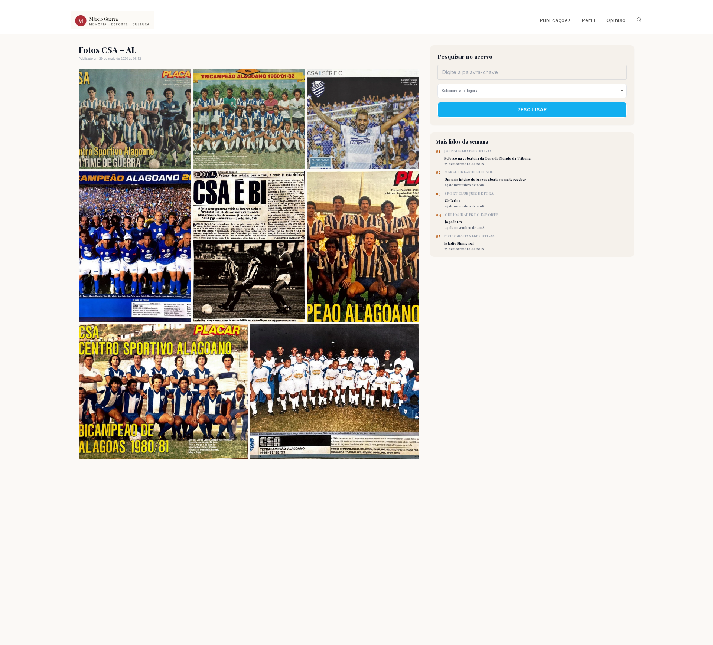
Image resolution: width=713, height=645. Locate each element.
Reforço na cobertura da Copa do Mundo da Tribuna (487, 157)
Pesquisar (532, 109)
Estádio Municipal (469, 242)
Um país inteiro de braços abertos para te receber (485, 178)
